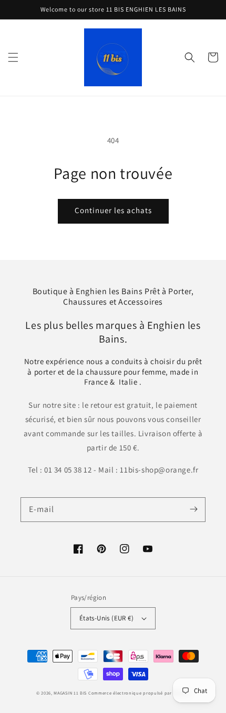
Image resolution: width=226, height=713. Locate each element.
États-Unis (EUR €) (106, 618)
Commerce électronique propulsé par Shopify (139, 693)
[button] (13, 57)
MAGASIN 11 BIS (71, 693)
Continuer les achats (113, 210)
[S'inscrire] (193, 509)
